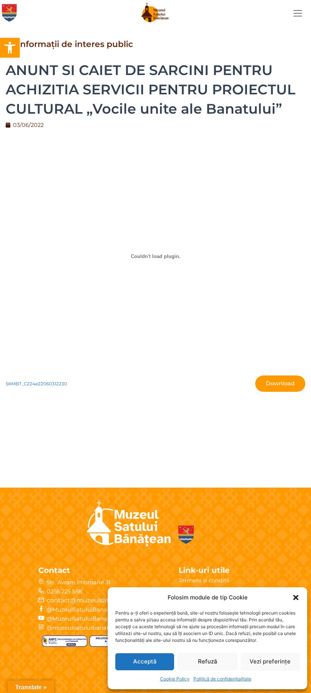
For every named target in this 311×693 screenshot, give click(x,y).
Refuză (207, 661)
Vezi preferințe (270, 661)
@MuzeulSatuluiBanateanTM (88, 618)
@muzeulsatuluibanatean (83, 627)
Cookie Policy (175, 679)
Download (280, 383)
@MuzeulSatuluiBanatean (83, 609)
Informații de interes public (75, 44)
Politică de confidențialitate (222, 679)
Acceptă (145, 661)
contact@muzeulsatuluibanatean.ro (102, 600)
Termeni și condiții (204, 580)
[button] (10, 48)
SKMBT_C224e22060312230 (36, 383)
